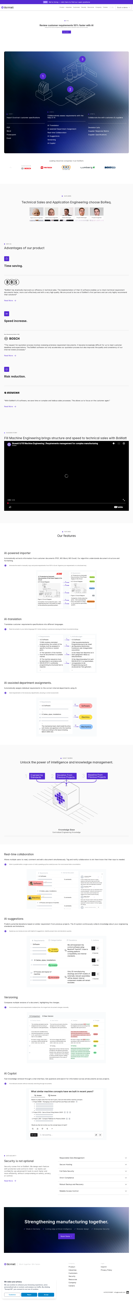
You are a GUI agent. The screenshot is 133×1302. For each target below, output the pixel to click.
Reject (29, 1294)
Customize (12, 1294)
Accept (46, 1294)
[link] (45, 2)
